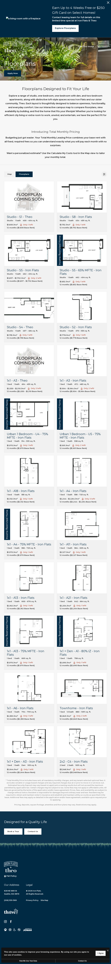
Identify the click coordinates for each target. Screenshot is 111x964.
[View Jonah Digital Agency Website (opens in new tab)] (27, 929)
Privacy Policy (32, 900)
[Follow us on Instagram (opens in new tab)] (5, 921)
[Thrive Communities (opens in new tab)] (11, 912)
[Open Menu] (105, 47)
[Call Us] (98, 47)
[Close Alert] (108, 3)
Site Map (44, 900)
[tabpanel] (55, 493)
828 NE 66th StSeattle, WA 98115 (11, 892)
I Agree (101, 953)
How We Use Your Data (28, 961)
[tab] (9, 174)
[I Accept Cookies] (108, 951)
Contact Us (82, 961)
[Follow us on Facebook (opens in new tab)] (11, 921)
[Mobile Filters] (104, 174)
